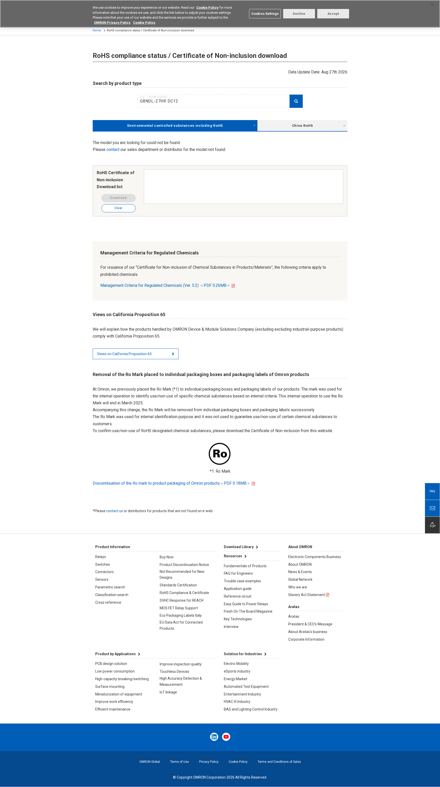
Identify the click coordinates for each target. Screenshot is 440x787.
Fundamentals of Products (245, 566)
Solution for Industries (243, 654)
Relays (100, 557)
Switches (102, 564)
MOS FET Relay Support (179, 608)
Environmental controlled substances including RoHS (175, 125)
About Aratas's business (307, 632)
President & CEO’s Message (310, 624)
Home (97, 30)
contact (112, 149)
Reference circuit (237, 596)
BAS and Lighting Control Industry (251, 709)
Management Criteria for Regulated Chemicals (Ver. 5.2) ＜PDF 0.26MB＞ (165, 285)
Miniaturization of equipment (118, 694)
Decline (299, 14)
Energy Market (235, 679)
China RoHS (302, 125)
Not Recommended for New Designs (182, 575)
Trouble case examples (242, 581)
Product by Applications (115, 654)
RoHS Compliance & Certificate (184, 593)
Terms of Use (179, 762)
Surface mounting (110, 687)
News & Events (300, 572)
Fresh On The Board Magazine (248, 611)
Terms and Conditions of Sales (279, 762)
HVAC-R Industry (237, 702)
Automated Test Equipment (246, 687)
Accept (333, 14)
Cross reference (108, 602)
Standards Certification (178, 585)
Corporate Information (306, 639)
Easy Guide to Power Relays (246, 604)
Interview (231, 627)
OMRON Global (149, 762)
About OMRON (300, 564)
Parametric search (110, 587)
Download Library (239, 547)
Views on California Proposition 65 (124, 354)
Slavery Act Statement (306, 595)
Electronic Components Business (314, 557)
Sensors (101, 579)
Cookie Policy (238, 762)
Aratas (293, 616)
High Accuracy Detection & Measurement (181, 681)
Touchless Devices (174, 671)
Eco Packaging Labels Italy (181, 615)
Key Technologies (238, 619)
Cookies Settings (265, 14)
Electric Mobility (236, 664)
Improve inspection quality (181, 664)
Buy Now (167, 557)
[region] (220, 14)
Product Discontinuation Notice (184, 565)
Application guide (238, 589)
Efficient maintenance (112, 709)
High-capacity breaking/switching (122, 679)
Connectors (104, 572)
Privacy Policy (208, 762)
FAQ (432, 491)
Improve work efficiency (114, 702)
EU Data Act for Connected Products (181, 625)
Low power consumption (115, 671)
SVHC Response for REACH (181, 600)
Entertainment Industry (242, 694)
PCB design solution (111, 664)
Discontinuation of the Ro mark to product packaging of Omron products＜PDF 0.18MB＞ (172, 483)
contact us (114, 511)
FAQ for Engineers (238, 573)
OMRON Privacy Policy (112, 22)
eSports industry (237, 671)
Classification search (111, 595)
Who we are (297, 587)
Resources (233, 556)
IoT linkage (168, 692)
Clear (118, 208)
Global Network (300, 579)
